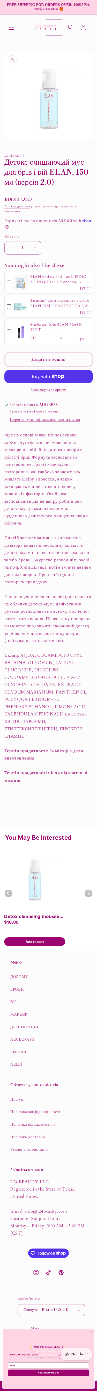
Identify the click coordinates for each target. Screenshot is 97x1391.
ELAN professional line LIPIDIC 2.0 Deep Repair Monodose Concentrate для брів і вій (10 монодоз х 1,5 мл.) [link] (58, 279)
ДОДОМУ (19, 977)
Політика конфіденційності (35, 1112)
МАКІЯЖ (18, 1014)
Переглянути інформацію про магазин (45, 419)
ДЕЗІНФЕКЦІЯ (24, 1027)
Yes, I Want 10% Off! (48, 1373)
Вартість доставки (17, 206)
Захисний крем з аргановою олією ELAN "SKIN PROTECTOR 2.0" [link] (59, 303)
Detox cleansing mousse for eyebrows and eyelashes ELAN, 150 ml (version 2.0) (31, 917)
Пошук (16, 1099)
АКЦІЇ (16, 1064)
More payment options (48, 389)
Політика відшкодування (33, 1124)
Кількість (12, 236)
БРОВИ (17, 989)
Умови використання (29, 1149)
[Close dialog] (91, 1332)
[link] (20, 282)
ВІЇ (13, 1002)
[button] (11, 27)
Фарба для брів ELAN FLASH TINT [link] (56, 327)
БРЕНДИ (18, 1052)
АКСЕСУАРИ (22, 1039)
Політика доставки (27, 1137)
